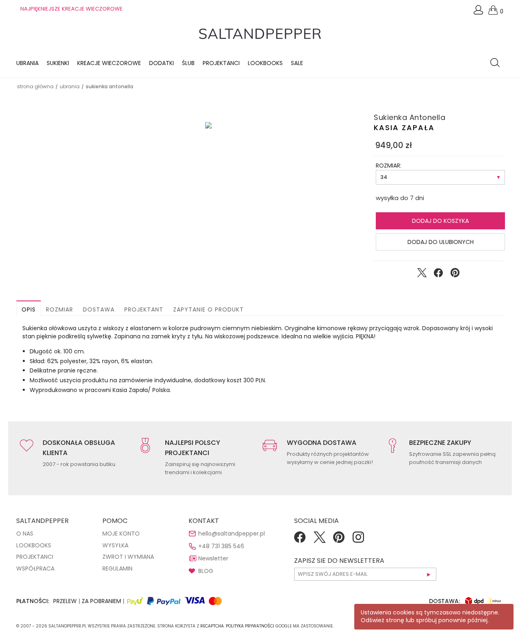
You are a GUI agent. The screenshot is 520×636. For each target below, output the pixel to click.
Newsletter (213, 558)
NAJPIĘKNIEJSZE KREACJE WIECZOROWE (71, 9)
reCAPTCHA (212, 626)
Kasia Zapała (404, 127)
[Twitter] (319, 540)
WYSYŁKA (115, 545)
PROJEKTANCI (34, 557)
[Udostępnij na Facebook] (438, 274)
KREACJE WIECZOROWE (109, 63)
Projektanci (221, 63)
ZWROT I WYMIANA (128, 557)
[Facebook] (300, 540)
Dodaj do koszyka (440, 221)
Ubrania (27, 63)
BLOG (205, 571)
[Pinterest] (338, 540)
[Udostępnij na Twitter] (421, 274)
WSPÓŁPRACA (35, 568)
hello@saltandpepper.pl (231, 533)
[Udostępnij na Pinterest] (455, 274)
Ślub (188, 63)
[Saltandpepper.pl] (260, 33)
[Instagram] (358, 540)
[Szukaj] (497, 63)
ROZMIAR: (388, 165)
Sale (297, 63)
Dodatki (161, 63)
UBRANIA (70, 86)
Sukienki (58, 63)
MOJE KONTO (121, 533)
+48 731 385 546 (221, 546)
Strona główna (35, 86)
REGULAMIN (117, 568)
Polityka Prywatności (250, 626)
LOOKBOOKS (265, 63)
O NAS (24, 533)
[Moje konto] (479, 12)
